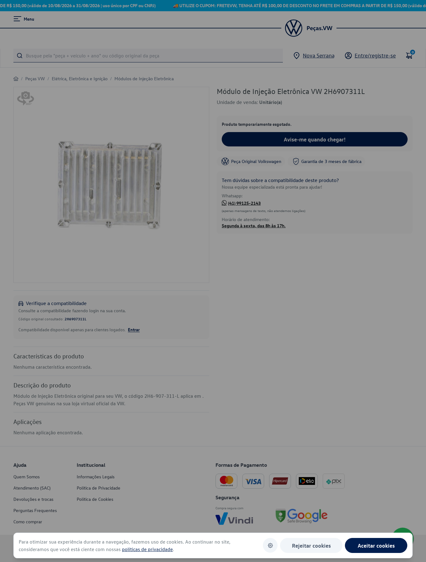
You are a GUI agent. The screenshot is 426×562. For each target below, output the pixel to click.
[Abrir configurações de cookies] (270, 545)
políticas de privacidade (147, 549)
